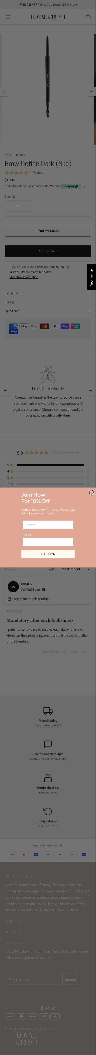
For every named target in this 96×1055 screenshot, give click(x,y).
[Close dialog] (91, 492)
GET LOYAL (48, 554)
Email (27, 535)
